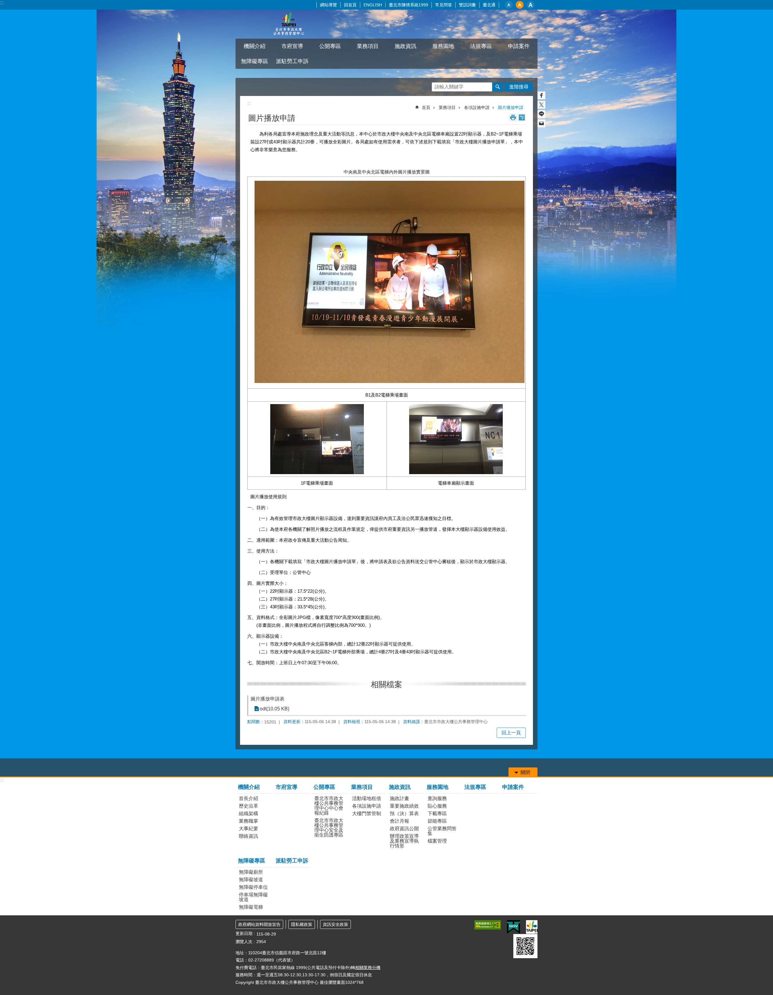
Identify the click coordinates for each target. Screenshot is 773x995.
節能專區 (437, 821)
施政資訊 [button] (405, 46)
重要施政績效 (404, 805)
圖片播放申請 (510, 107)
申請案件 (519, 46)
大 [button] (530, 5)
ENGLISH (373, 4)
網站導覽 (328, 4)
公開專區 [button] (330, 46)
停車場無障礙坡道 (253, 897)
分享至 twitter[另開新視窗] (541, 105)
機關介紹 (249, 787)
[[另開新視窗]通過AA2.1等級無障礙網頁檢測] (487, 925)
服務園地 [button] (443, 46)
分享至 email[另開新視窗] (541, 123)
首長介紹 (248, 798)
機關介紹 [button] (254, 46)
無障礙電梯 (251, 907)
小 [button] (509, 5)
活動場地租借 (366, 798)
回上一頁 (511, 732)
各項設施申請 (476, 107)
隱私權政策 (301, 924)
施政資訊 (400, 787)
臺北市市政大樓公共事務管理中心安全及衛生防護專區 (328, 827)
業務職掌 (248, 821)
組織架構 (248, 813)
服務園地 (437, 787)
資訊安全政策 (335, 924)
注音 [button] (522, 117)
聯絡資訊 (248, 836)
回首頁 (350, 4)
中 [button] (520, 5)
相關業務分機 (367, 967)
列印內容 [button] (513, 117)
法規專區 (481, 46)
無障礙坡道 (251, 879)
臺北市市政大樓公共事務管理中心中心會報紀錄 (328, 805)
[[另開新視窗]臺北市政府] (531, 927)
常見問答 (443, 4)
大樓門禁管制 (366, 813)
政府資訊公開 (404, 828)
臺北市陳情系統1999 (408, 4)
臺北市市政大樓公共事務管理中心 (288, 24)
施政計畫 (399, 798)
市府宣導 (292, 46)
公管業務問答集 (442, 831)
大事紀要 (248, 828)
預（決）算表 (404, 813)
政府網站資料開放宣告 (259, 924)
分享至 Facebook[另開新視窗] (541, 95)
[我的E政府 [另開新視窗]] (513, 927)
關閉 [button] (525, 772)
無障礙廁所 (251, 872)
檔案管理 (437, 841)
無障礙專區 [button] (254, 61)
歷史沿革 (248, 805)
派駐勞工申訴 (292, 61)
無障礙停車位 (253, 887)
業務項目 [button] (368, 46)
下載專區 (437, 813)
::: (2, 2)
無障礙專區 (251, 861)
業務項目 (447, 107)
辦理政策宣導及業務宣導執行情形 (404, 841)
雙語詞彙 (467, 4)
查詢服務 (437, 798)
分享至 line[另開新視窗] (541, 114)
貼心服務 (437, 805)
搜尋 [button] (497, 86)
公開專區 (324, 787)
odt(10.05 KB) (274, 708)
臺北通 (489, 4)
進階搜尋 (518, 86)
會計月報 (399, 821)
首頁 (426, 107)
